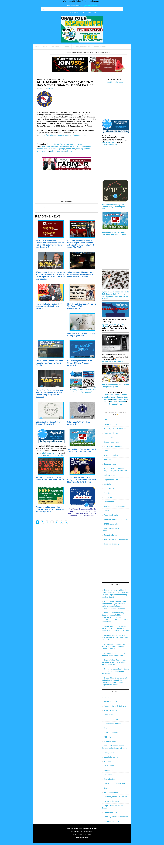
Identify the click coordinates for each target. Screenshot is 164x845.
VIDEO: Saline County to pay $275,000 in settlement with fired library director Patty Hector (81, 479)
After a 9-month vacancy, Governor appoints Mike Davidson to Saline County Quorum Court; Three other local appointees (50, 275)
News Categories (111, 455)
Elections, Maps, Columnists (115, 519)
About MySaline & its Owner (115, 429)
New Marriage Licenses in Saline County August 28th (81, 334)
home (68, 149)
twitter (89, 834)
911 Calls (107, 484)
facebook (76, 834)
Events (62, 144)
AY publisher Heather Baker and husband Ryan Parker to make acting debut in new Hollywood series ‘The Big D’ (80, 243)
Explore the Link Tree (112, 424)
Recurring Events (111, 515)
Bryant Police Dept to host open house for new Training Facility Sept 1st (49, 363)
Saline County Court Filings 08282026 (78, 423)
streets (69, 151)
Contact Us (108, 437)
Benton (50, 144)
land (73, 149)
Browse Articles (115, 404)
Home (106, 420)
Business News (110, 464)
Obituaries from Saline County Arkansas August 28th (48, 423)
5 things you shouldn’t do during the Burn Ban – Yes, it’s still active (50, 478)
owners (87, 149)
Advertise (121, 402)
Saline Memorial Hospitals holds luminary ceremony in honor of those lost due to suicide (80, 274)
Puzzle (113, 402)
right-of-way (55, 151)
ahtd (43, 146)
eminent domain (43, 149)
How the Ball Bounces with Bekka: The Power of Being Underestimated (81, 306)
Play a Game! (86, 392)
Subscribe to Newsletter (113, 446)
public (46, 151)
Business (115, 395)
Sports (120, 397)
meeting (79, 149)
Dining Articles (109, 475)
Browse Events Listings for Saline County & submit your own (113, 207)
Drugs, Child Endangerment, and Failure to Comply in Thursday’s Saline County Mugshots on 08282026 (49, 393)
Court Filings (109, 488)
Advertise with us (111, 433)
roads (63, 151)
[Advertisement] (66, 185)
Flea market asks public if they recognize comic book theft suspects (49, 306)
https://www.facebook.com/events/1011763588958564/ (64, 135)
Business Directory (111, 544)
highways (61, 149)
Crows (56, 144)
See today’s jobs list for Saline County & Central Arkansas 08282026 (79, 363)
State (79, 144)
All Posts (107, 460)
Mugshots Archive (111, 480)
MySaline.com (73, 6)
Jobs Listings (109, 493)
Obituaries (108, 497)
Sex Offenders (109, 502)
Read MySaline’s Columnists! (116, 539)
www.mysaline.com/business (113, 361)
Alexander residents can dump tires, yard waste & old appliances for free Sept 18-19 (50, 509)
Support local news (111, 442)
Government (71, 144)
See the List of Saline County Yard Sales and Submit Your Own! (81, 450)
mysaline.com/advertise (54, 455)
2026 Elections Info (111, 524)
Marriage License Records (114, 506)
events (53, 149)
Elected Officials (85, 390)
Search (107, 451)
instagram (83, 834)
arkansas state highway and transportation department (68, 146)
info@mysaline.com (89, 6)
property (40, 151)
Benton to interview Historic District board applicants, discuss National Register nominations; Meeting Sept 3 (50, 243)
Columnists (117, 399)
